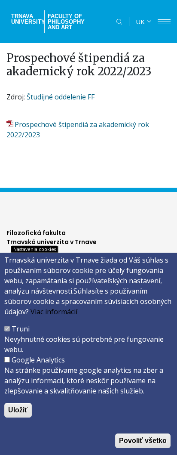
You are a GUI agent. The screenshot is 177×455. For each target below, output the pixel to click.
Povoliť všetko (143, 440)
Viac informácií (54, 311)
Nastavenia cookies (34, 249)
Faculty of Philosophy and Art (66, 22)
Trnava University (27, 19)
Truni (21, 329)
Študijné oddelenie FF (61, 97)
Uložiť (18, 410)
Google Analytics (38, 360)
